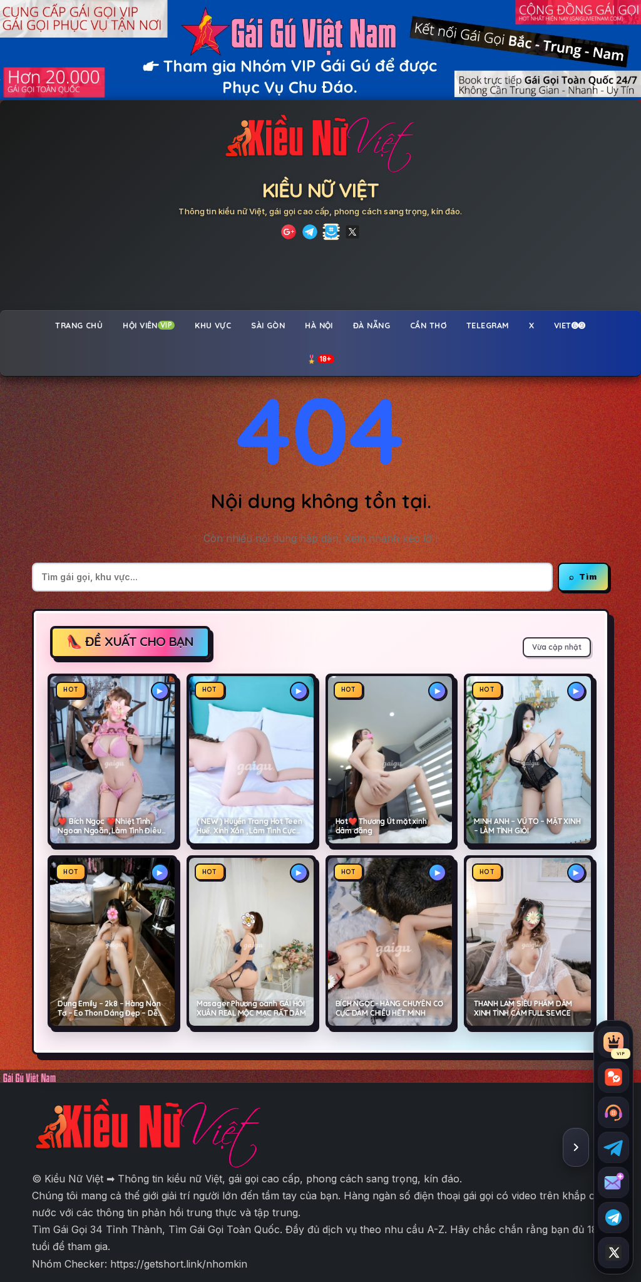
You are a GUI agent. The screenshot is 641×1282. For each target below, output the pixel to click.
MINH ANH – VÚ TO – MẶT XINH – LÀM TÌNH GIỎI (527, 826)
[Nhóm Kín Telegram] (331, 232)
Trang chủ (79, 325)
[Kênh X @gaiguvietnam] (613, 1252)
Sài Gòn (268, 325)
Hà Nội (319, 325)
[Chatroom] (613, 1077)
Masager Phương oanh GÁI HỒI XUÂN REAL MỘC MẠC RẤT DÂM (251, 1008)
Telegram (487, 325)
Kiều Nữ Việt (320, 189)
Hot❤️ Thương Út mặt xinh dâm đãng (381, 826)
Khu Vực (213, 325)
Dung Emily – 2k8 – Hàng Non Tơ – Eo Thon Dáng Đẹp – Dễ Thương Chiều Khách (109, 1008)
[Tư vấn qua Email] (613, 1182)
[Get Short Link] (288, 232)
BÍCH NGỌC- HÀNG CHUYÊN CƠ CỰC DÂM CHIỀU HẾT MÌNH (390, 1008)
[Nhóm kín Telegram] (613, 1217)
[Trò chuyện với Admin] (613, 1112)
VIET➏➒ (570, 325)
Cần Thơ (428, 325)
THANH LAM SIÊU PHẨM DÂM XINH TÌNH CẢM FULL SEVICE (523, 1008)
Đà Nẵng (371, 325)
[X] (352, 232)
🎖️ (319, 359)
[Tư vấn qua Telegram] (613, 1147)
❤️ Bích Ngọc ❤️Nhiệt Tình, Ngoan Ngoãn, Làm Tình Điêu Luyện (109, 826)
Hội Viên (147, 325)
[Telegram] (310, 232)
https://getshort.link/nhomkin (178, 1264)
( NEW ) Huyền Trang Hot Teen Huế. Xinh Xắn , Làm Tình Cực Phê (249, 826)
